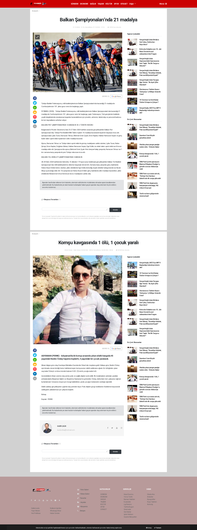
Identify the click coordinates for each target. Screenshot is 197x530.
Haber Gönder (55, 513)
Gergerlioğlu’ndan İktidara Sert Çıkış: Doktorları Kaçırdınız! (149, 42)
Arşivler (83, 502)
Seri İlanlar (127, 512)
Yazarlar (83, 498)
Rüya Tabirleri (152, 502)
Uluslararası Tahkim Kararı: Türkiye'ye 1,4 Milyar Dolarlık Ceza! (150, 91)
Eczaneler (127, 502)
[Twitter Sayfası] (36, 500)
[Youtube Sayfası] (44, 500)
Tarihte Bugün (129, 507)
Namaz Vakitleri (129, 499)
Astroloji (150, 504)
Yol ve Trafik (128, 497)
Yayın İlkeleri (35, 511)
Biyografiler (151, 499)
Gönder (115, 210)
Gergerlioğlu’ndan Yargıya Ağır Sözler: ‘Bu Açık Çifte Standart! (149, 82)
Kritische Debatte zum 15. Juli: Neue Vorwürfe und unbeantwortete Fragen (150, 51)
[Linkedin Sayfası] (48, 500)
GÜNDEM (74, 4)
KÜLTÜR (109, 4)
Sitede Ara (151, 494)
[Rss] (52, 500)
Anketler (150, 497)
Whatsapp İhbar (55, 511)
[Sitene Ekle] (60, 500)
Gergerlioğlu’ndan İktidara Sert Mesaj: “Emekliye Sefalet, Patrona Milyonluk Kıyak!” (150, 73)
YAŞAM (101, 4)
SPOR (116, 4)
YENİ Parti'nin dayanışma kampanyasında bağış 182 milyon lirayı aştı (148, 185)
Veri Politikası (35, 513)
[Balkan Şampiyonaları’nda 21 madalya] (77, 62)
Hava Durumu (128, 494)
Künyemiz (84, 506)
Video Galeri (84, 494)
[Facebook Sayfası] (32, 500)
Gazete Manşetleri (130, 517)
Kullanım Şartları (55, 508)
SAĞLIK (93, 4)
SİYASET (124, 4)
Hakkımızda (35, 508)
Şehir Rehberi (128, 514)
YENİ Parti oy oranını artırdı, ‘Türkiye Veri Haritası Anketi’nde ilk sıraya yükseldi (150, 176)
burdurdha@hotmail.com (66, 430)
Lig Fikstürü (128, 504)
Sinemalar (127, 509)
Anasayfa (35, 11)
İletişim (82, 511)
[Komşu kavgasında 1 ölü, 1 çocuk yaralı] (77, 300)
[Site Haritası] (56, 500)
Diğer (131, 4)
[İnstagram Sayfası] (40, 500)
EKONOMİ (84, 4)
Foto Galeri (84, 490)
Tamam (158, 528)
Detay (149, 528)
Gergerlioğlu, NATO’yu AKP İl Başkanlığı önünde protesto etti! (150, 110)
